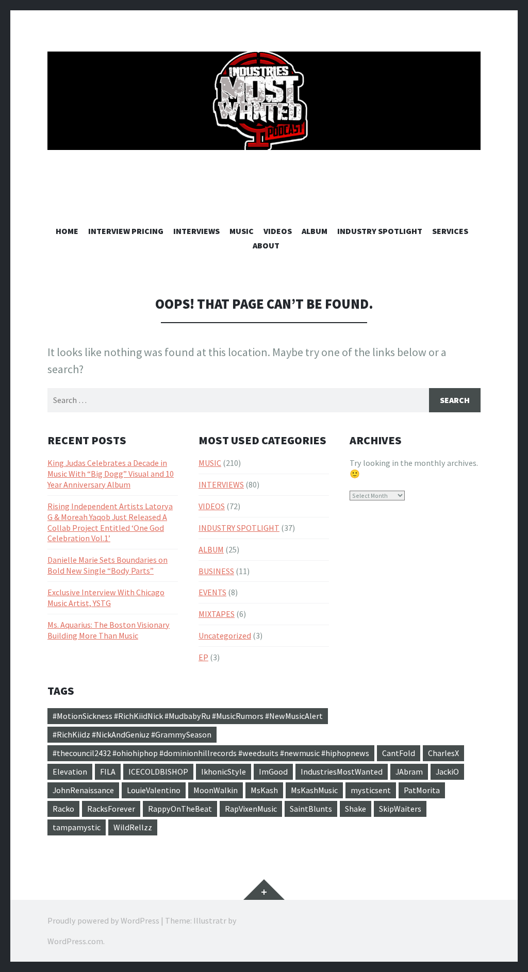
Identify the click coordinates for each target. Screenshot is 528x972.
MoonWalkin (215, 790)
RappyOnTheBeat (180, 808)
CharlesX (443, 753)
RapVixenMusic (251, 808)
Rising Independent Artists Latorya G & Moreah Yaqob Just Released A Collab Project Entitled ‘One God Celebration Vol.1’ (110, 522)
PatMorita (422, 790)
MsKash (264, 790)
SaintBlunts (311, 808)
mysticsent (371, 790)
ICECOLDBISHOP (158, 771)
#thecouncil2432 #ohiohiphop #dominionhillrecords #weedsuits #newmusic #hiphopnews (211, 753)
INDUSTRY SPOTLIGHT (379, 231)
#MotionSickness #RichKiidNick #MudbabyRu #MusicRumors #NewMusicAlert (188, 716)
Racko (63, 808)
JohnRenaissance (83, 790)
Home (67, 231)
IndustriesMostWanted (342, 771)
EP (203, 657)
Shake (355, 808)
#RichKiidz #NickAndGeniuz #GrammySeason (132, 734)
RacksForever (111, 808)
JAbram (409, 771)
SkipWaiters (400, 808)
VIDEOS (277, 231)
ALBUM (314, 231)
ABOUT (266, 245)
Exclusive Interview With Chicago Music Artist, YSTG (105, 597)
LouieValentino (153, 790)
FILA (108, 771)
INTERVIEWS (196, 231)
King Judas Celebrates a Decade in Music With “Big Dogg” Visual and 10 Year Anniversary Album (110, 474)
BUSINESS (216, 571)
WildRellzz (132, 827)
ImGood (273, 771)
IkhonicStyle (223, 771)
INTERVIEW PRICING (125, 231)
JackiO (447, 771)
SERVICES (450, 231)
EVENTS (212, 592)
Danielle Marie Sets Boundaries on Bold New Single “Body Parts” (107, 565)
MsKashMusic (314, 790)
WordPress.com (75, 941)
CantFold (398, 753)
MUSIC (241, 231)
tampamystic (77, 827)
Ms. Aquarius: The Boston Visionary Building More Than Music (108, 630)
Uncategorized (225, 635)
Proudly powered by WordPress (103, 920)
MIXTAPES (217, 614)
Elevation (70, 771)
